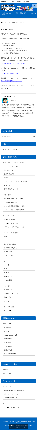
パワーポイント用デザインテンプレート (15, 227)
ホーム (4, 22)
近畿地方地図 (8, 342)
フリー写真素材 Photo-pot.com (11, 81)
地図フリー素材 (7, 323)
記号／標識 (7, 297)
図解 (4, 261)
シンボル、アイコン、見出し (12, 293)
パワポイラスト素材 (8, 307)
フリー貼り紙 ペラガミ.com (10, 73)
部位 (5, 268)
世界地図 (6, 331)
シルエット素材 (7, 310)
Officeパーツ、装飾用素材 (10, 233)
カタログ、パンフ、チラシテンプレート (15, 181)
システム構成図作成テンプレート (13, 198)
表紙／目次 (7, 185)
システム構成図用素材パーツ (12, 202)
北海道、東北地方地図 (10, 335)
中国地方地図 (8, 346)
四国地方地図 (8, 350)
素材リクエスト (6, 1)
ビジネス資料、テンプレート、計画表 (13, 162)
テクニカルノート (8, 386)
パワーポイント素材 (8, 215)
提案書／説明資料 (9, 174)
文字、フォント (8, 255)
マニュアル (7, 177)
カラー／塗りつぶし (10, 251)
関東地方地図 (8, 338)
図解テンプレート (9, 276)
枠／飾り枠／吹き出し (10, 248)
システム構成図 (7, 195)
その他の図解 (8, 280)
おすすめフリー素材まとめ (11, 407)
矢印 (5, 240)
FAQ (12, 1)
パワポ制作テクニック (10, 397)
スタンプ (6, 301)
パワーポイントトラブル (11, 394)
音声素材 (5, 369)
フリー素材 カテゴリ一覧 (10, 149)
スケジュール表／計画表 (11, 166)
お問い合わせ (26, 1)
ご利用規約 (18, 1)
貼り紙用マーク (8, 289)
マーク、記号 (6, 286)
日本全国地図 (8, 327)
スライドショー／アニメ (11, 223)
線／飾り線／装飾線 (10, 244)
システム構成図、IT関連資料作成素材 (15, 206)
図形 (5, 236)
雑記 (4, 403)
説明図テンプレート (10, 170)
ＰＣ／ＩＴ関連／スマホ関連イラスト (15, 210)
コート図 (6, 265)
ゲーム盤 (6, 272)
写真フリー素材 (7, 373)
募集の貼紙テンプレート (11, 189)
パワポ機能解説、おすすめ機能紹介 (14, 390)
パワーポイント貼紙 (10, 219)
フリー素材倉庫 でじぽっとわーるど (13, 63)
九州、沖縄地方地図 (10, 353)
